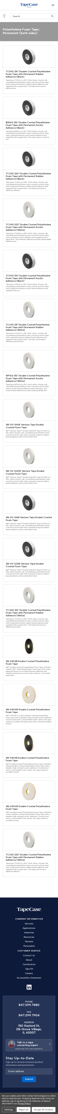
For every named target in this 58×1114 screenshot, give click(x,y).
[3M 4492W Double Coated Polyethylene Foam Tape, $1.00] (29, 694)
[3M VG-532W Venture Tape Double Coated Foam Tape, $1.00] (29, 456)
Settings (8, 1109)
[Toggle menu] (53, 5)
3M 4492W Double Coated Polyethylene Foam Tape (28, 710)
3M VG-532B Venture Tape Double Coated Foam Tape (25, 565)
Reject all (23, 1109)
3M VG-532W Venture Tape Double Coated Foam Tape (25, 472)
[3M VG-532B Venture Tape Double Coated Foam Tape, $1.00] (29, 548)
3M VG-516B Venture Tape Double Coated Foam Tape (29, 518)
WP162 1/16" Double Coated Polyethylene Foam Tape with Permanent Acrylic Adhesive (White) (28, 378)
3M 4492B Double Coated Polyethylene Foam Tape (27, 662)
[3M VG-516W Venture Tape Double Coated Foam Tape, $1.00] (29, 410)
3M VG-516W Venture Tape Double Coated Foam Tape (25, 426)
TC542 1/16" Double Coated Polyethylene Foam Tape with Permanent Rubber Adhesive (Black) (28, 74)
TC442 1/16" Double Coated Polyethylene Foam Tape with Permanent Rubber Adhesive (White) (28, 613)
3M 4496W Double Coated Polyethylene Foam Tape (28, 807)
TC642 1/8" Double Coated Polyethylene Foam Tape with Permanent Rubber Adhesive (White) (28, 327)
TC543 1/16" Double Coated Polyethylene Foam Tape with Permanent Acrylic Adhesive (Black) (28, 278)
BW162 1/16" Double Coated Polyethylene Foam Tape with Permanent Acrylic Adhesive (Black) (28, 125)
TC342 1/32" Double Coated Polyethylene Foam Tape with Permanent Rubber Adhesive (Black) (28, 176)
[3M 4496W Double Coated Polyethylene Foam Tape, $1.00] (29, 791)
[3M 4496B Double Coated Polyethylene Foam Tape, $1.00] (29, 743)
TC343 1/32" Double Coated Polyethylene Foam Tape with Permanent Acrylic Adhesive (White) (28, 227)
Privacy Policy (24, 1103)
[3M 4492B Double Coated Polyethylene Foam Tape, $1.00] (29, 646)
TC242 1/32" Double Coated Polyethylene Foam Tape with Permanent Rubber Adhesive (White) (28, 857)
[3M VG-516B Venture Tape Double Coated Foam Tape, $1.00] (29, 502)
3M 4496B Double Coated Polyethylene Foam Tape (27, 759)
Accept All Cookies (43, 1109)
